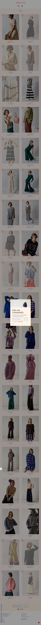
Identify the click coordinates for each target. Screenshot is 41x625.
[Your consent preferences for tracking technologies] (1, 469)
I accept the (18, 321)
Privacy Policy (20, 321)
